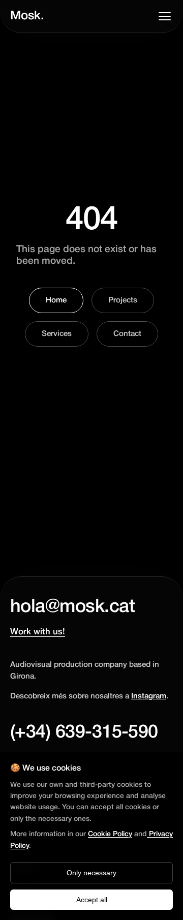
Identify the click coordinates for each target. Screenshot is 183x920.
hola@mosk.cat (72, 607)
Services (57, 334)
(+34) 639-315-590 (84, 732)
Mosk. (27, 16)
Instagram (148, 696)
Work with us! (37, 632)
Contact (127, 334)
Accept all (91, 900)
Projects (122, 300)
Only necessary (91, 873)
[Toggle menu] (165, 16)
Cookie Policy (110, 834)
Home (56, 300)
